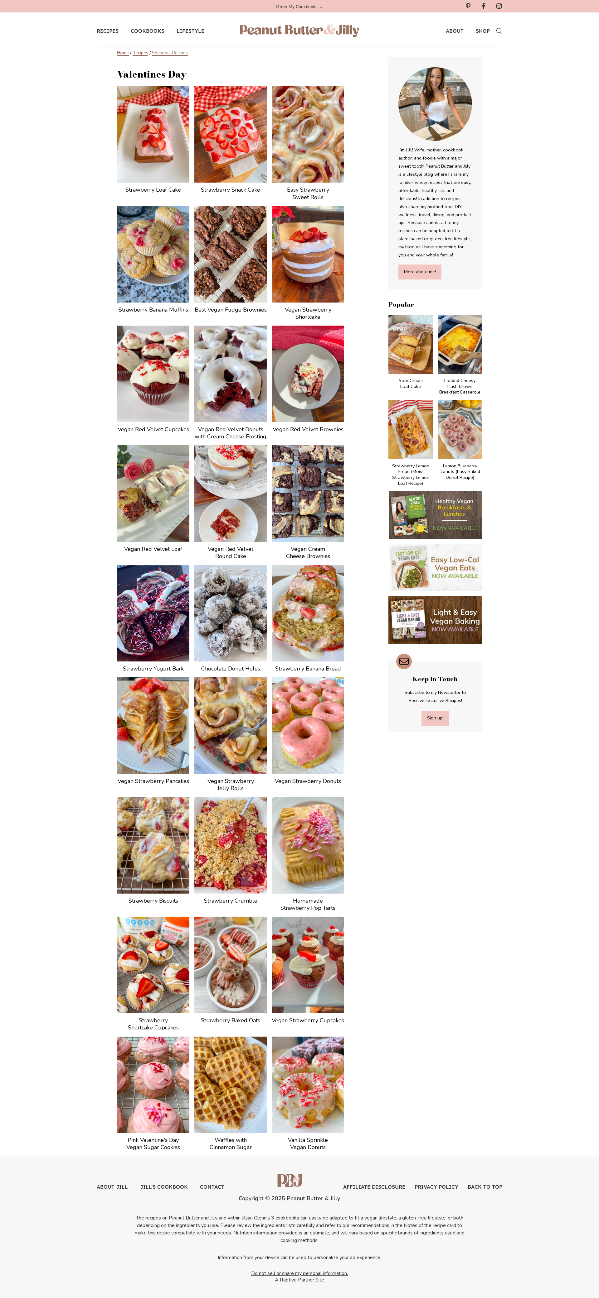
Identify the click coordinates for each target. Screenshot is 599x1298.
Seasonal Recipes (170, 53)
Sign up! (435, 718)
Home (123, 53)
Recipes (140, 53)
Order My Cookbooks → (299, 7)
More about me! (420, 272)
